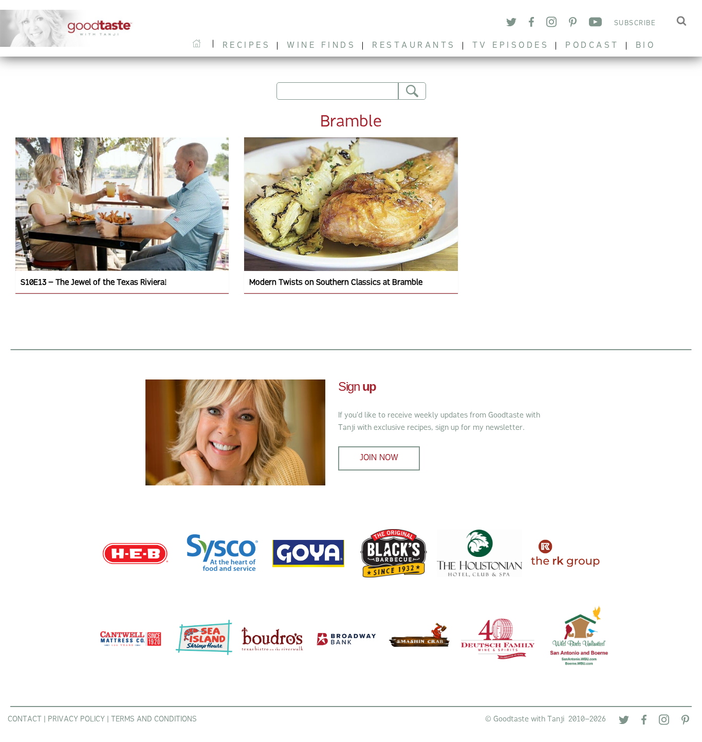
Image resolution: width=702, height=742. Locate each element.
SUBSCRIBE (635, 23)
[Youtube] (595, 23)
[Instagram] (551, 23)
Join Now (379, 458)
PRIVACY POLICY (76, 719)
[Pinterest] (573, 24)
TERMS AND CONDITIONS (154, 719)
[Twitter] (511, 24)
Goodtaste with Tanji (70, 28)
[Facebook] (531, 23)
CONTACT (25, 719)
